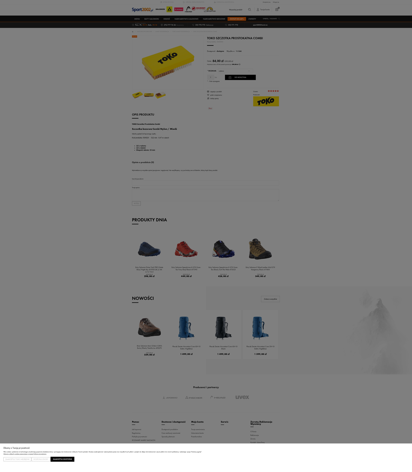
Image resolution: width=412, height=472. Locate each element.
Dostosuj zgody (40, 459)
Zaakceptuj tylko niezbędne (17, 459)
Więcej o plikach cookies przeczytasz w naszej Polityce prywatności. (25, 454)
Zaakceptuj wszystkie (62, 459)
